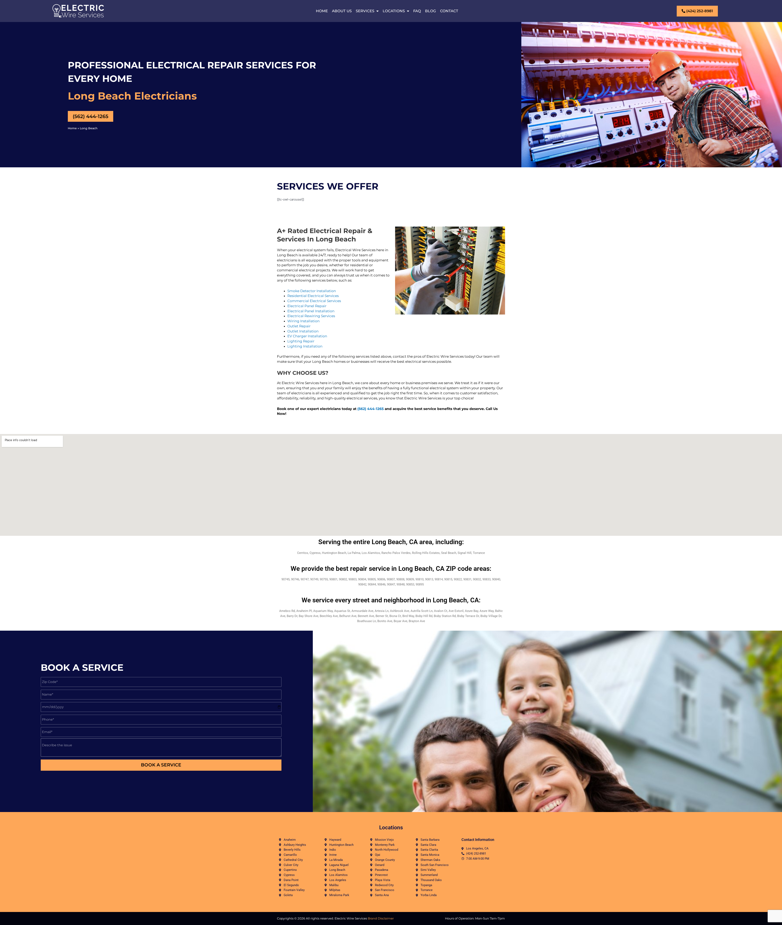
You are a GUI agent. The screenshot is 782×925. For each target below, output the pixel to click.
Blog (430, 11)
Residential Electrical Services (313, 296)
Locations (394, 11)
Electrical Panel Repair (306, 306)
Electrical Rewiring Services (311, 316)
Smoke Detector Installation (311, 291)
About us (342, 11)
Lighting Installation (304, 346)
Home (322, 11)
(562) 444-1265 (370, 409)
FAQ (417, 11)
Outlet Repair (299, 326)
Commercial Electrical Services (314, 301)
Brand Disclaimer (381, 918)
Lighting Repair (300, 341)
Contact (449, 11)
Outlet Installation (303, 331)
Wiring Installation (303, 321)
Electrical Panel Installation (310, 311)
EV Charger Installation (307, 336)
